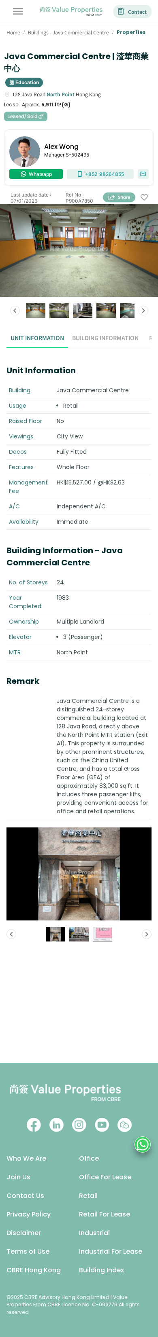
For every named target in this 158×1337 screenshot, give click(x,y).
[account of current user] (17, 11)
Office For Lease (105, 1177)
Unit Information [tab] (37, 338)
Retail (88, 1195)
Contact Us (25, 1195)
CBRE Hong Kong (33, 1270)
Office (89, 1158)
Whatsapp (40, 174)
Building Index (101, 1270)
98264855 (104, 174)
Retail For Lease (104, 1214)
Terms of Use (27, 1251)
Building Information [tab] (105, 338)
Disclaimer (23, 1233)
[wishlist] (144, 198)
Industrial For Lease (110, 1251)
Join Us (18, 1177)
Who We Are (26, 1158)
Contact (137, 11)
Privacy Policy (28, 1214)
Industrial (94, 1233)
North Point (61, 94)
